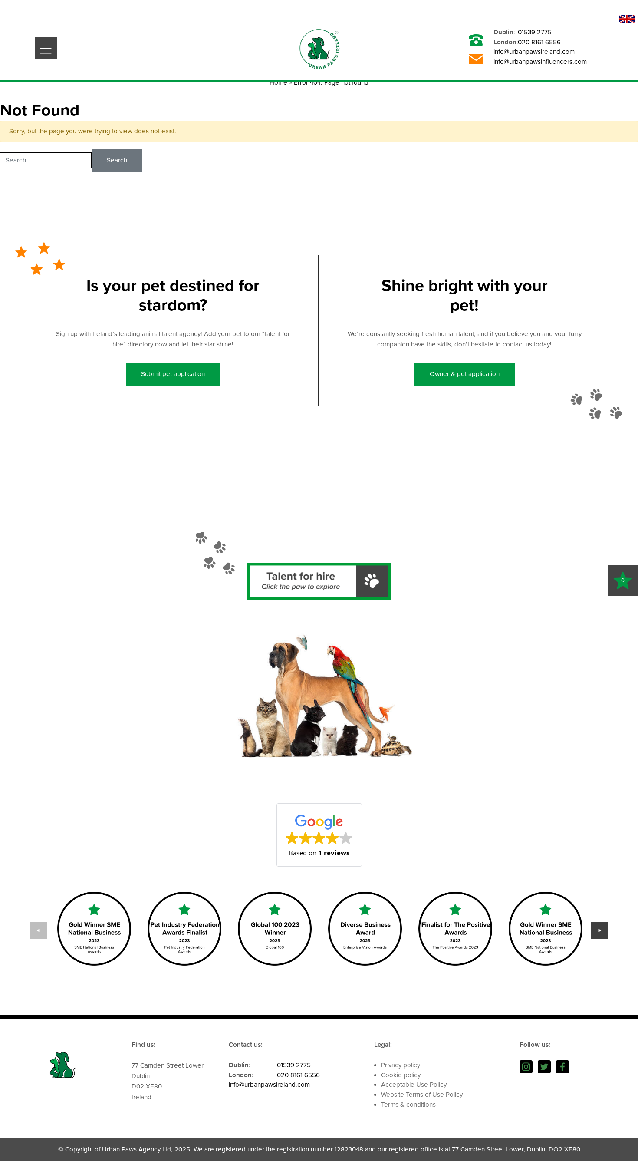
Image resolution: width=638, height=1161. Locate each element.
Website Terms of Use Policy (422, 1094)
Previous (38, 930)
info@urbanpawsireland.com (534, 52)
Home (278, 82)
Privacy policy (400, 1065)
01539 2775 (535, 32)
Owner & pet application (465, 374)
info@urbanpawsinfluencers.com (540, 62)
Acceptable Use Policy (414, 1084)
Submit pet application (173, 374)
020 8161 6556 (539, 42)
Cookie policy (401, 1075)
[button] (319, 835)
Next (599, 930)
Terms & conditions (408, 1104)
